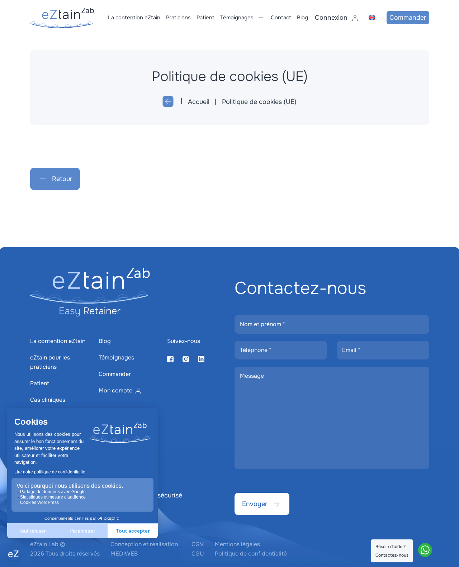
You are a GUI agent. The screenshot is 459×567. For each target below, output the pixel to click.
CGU (197, 553)
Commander (407, 18)
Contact (281, 17)
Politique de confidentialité (251, 553)
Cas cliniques (47, 400)
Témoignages (237, 17)
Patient (205, 17)
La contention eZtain (134, 17)
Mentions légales (237, 544)
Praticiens (178, 17)
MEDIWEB (124, 553)
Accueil (198, 102)
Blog (302, 17)
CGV (197, 544)
